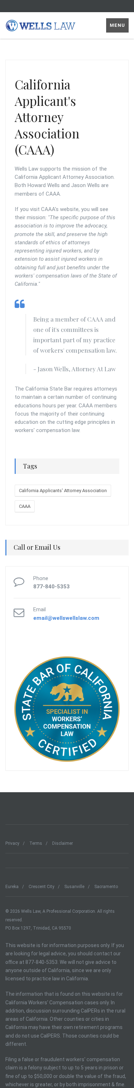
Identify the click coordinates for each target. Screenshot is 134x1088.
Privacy (12, 843)
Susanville (74, 886)
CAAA (24, 506)
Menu (117, 25)
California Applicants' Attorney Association (63, 490)
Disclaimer (62, 843)
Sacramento (106, 886)
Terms (35, 843)
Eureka (12, 886)
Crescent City (41, 886)
